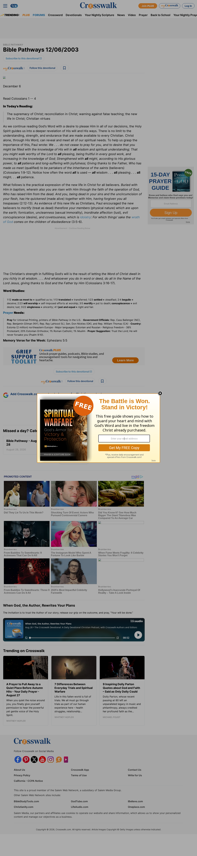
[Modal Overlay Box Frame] (98, 428)
